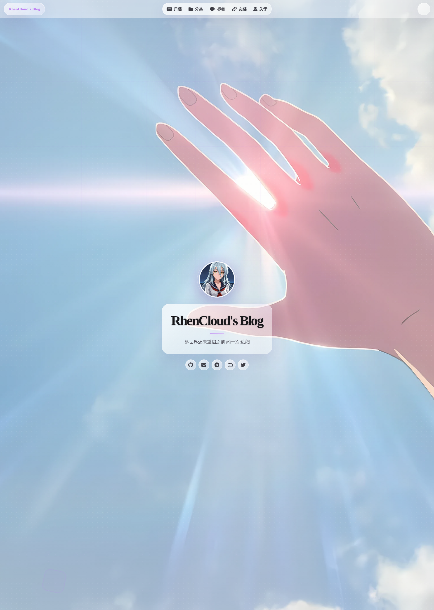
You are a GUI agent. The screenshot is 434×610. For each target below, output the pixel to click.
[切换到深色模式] (423, 9)
